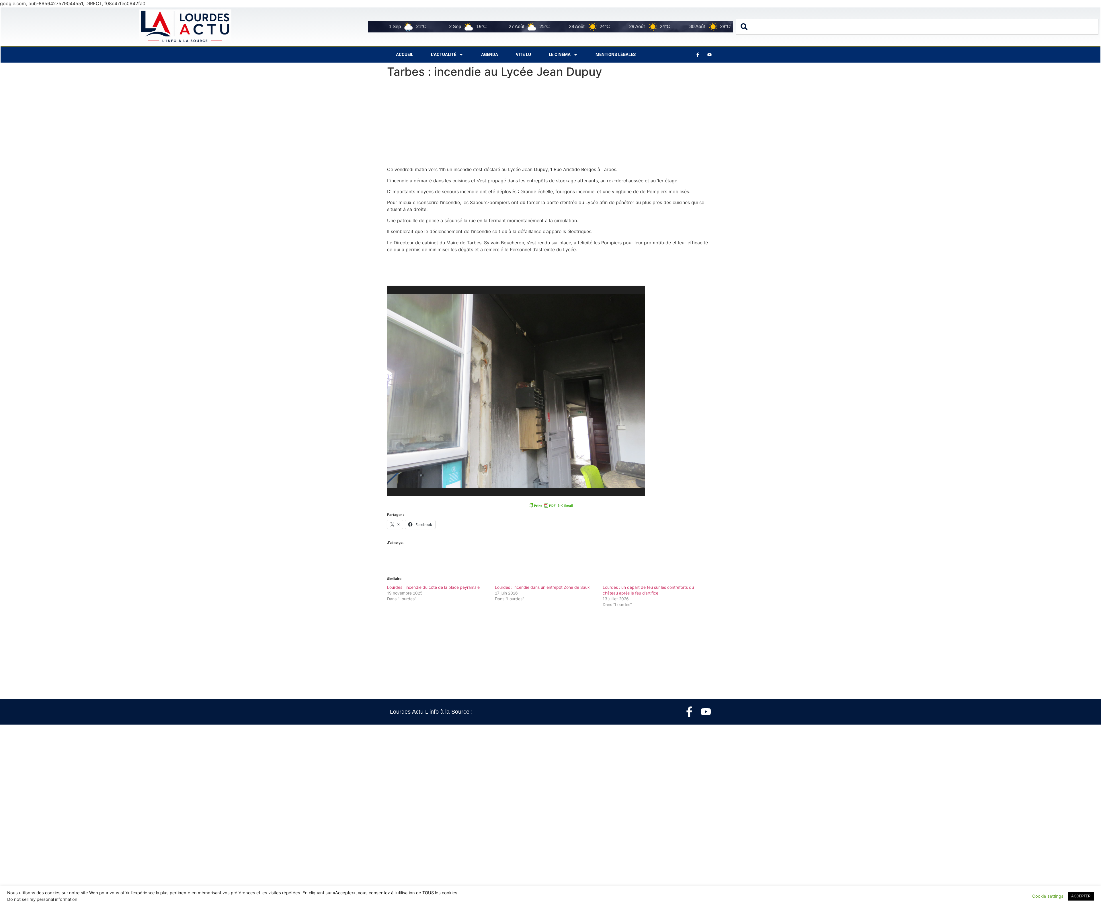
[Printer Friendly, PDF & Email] (550, 505)
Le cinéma (560, 54)
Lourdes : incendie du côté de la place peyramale (433, 587)
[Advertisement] (550, 123)
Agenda (489, 54)
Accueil (404, 54)
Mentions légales (616, 54)
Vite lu (523, 54)
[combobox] (917, 27)
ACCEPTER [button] (1080, 896)
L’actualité (443, 54)
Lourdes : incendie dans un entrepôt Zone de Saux (542, 587)
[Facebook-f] (689, 711)
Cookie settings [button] (1047, 896)
